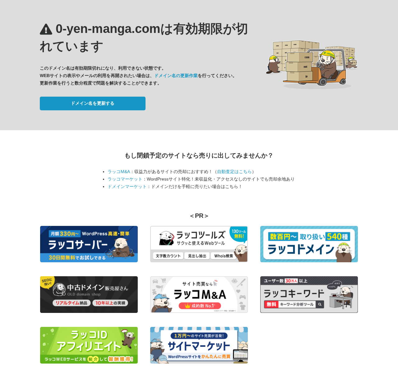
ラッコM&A (119, 171)
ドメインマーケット (127, 186)
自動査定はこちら (234, 171)
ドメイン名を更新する (92, 103)
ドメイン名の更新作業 (176, 75)
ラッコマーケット (125, 178)
